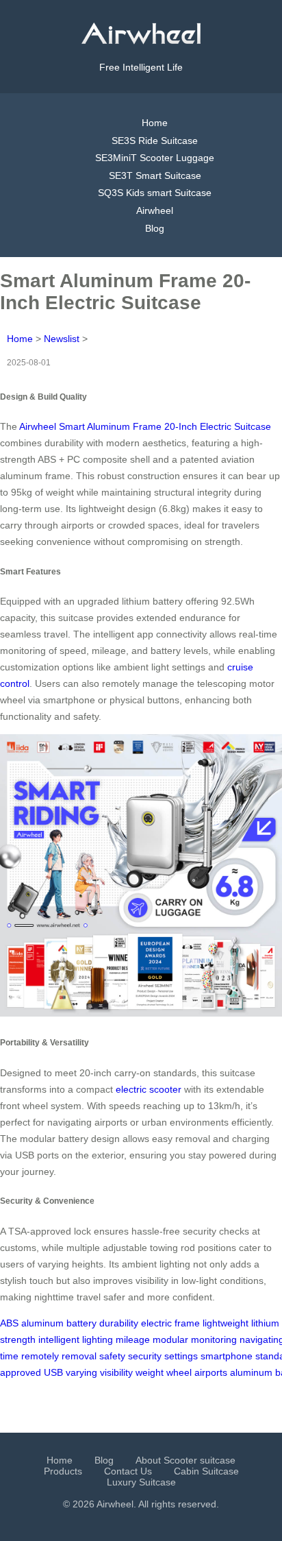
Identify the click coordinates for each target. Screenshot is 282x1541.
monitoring (214, 1339)
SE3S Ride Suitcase (155, 140)
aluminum (42, 1323)
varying (81, 1372)
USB (53, 1372)
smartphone (227, 1355)
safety (112, 1355)
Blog (154, 228)
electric (156, 1323)
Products (63, 1471)
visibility (116, 1372)
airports (210, 1372)
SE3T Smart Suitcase (155, 175)
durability (118, 1323)
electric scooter (148, 1089)
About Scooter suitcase (185, 1460)
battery (81, 1323)
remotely (40, 1355)
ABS (9, 1323)
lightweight (225, 1323)
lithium (265, 1323)
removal (79, 1355)
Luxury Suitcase (141, 1482)
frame (187, 1323)
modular (170, 1339)
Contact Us (128, 1471)
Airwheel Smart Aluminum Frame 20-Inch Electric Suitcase (145, 426)
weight (150, 1372)
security (145, 1355)
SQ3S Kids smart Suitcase (155, 192)
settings (181, 1355)
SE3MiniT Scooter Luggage (154, 157)
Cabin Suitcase (206, 1471)
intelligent (58, 1339)
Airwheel (154, 210)
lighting (97, 1339)
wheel (179, 1372)
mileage (133, 1339)
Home (155, 122)
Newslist (61, 338)
